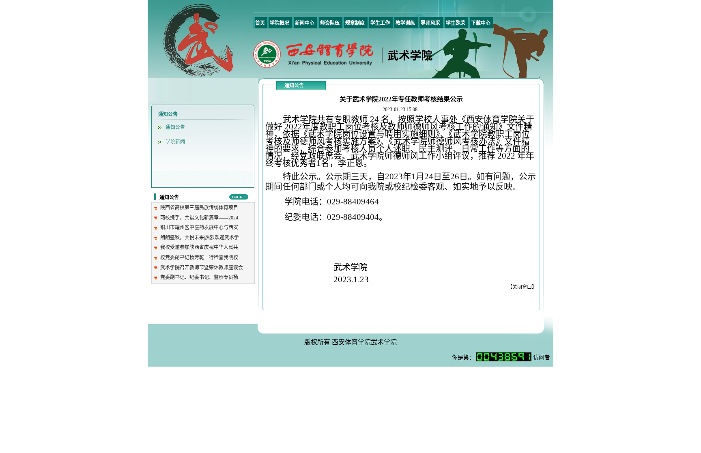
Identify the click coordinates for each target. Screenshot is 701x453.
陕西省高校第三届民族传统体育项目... (201, 207)
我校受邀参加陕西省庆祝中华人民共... (201, 247)
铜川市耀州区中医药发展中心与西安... (201, 227)
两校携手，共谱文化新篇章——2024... (201, 218)
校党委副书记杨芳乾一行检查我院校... (201, 257)
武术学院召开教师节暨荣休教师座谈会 (201, 268)
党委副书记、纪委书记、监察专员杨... (201, 277)
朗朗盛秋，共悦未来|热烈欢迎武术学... (201, 237)
